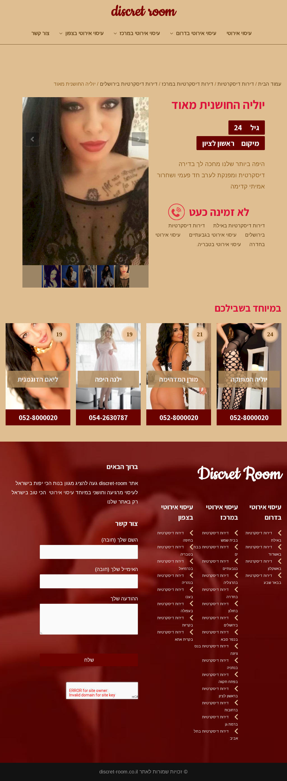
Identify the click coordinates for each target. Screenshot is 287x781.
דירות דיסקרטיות (235, 84)
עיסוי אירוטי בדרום (196, 33)
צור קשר (40, 33)
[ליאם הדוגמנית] (38, 366)
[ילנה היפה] (108, 366)
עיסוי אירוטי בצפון (84, 33)
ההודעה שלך (124, 599)
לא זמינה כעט (219, 212)
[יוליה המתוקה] (249, 366)
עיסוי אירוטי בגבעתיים (213, 235)
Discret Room (239, 474)
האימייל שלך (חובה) (116, 569)
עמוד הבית (269, 84)
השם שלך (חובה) (119, 540)
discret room (143, 11)
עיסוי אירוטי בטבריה (219, 244)
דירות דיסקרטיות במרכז (187, 84)
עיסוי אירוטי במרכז (140, 33)
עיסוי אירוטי (239, 33)
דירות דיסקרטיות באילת (239, 226)
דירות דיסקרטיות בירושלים (129, 84)
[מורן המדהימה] (178, 366)
